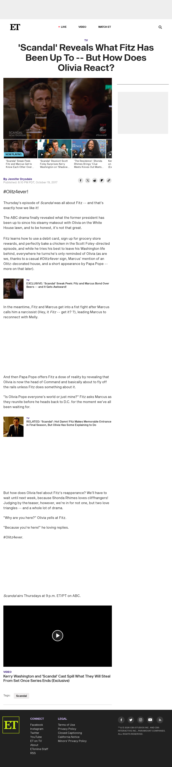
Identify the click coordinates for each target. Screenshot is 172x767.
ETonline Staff (39, 749)
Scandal (21, 696)
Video (82, 27)
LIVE (64, 27)
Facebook (36, 725)
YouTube (36, 737)
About (34, 745)
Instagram (36, 729)
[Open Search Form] (160, 27)
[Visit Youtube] (150, 720)
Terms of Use (66, 725)
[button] (57, 635)
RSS (33, 753)
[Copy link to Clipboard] (109, 181)
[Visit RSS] (160, 720)
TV (86, 40)
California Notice (68, 737)
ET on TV (36, 741)
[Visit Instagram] (140, 720)
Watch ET (104, 27)
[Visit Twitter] (130, 720)
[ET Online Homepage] (15, 27)
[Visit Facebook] (121, 720)
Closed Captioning (70, 733)
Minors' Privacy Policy (72, 741)
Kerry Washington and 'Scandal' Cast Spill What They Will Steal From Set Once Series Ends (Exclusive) (56, 678)
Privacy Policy (67, 729)
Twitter (34, 733)
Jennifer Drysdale (20, 179)
